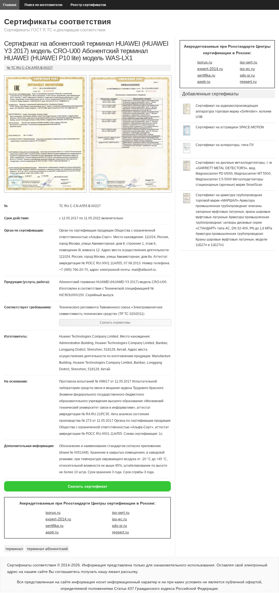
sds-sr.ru (119, 525)
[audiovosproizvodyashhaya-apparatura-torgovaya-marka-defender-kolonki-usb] (186, 113)
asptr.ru (52, 532)
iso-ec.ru (119, 519)
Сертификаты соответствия (57, 21)
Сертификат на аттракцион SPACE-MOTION (230, 127)
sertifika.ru (54, 525)
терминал (14, 549)
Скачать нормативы (115, 322)
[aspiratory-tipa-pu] (186, 152)
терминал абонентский (47, 549)
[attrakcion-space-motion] (186, 134)
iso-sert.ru (120, 512)
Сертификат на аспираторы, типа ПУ (225, 145)
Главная (9, 5)
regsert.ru (120, 532)
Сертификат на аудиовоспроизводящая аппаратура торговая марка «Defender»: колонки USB (233, 111)
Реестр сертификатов (88, 5)
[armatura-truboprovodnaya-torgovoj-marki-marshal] (186, 202)
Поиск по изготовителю (43, 5)
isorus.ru (53, 512)
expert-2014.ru (58, 519)
